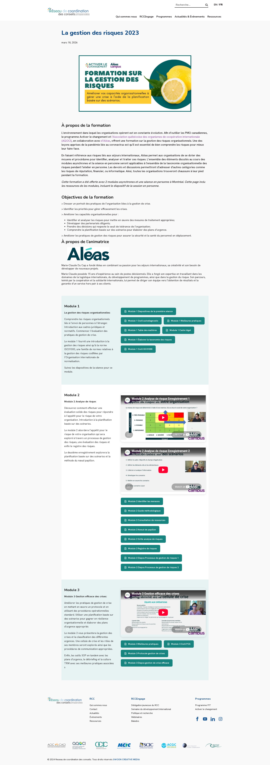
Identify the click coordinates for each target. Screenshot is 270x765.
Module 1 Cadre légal (180, 330)
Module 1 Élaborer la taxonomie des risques (150, 339)
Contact (93, 709)
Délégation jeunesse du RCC (145, 705)
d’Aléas (105, 141)
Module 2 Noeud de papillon (142, 529)
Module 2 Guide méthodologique (144, 510)
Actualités (94, 713)
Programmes (164, 16)
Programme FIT (203, 705)
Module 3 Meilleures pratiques (143, 644)
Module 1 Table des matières (142, 330)
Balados (135, 721)
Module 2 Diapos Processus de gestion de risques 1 (153, 558)
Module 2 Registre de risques (142, 548)
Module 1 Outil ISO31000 (140, 349)
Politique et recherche (142, 713)
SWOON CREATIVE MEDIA (126, 759)
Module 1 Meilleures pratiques (186, 320)
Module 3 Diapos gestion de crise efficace (148, 662)
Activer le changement (206, 709)
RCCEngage (147, 16)
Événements (96, 717)
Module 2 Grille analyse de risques (145, 539)
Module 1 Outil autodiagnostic (143, 320)
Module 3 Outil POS (180, 644)
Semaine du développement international (151, 709)
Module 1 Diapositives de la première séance (150, 311)
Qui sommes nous (126, 16)
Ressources (214, 16)
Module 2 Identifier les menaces (144, 501)
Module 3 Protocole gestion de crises (146, 653)
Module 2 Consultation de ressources (146, 520)
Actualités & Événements (190, 16)
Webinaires (136, 717)
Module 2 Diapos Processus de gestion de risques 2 (153, 567)
